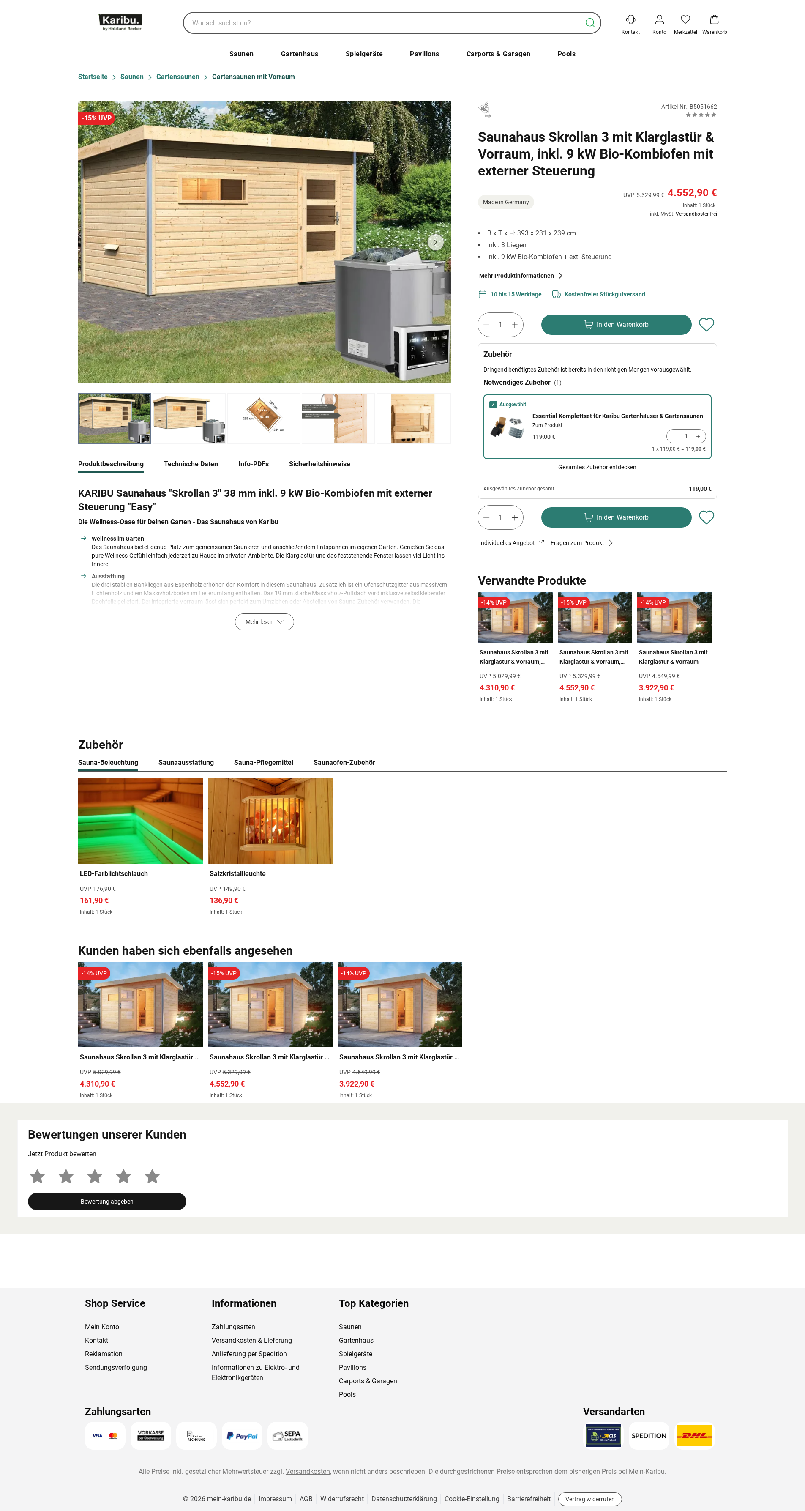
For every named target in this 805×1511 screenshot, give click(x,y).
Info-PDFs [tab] (253, 464)
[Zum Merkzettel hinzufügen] (707, 325)
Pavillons (424, 54)
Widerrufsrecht (342, 1499)
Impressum (275, 1499)
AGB (306, 1499)
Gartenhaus (300, 54)
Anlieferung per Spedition (249, 1354)
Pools (567, 54)
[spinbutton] (500, 325)
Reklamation (104, 1354)
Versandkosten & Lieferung (252, 1340)
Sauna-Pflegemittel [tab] (263, 762)
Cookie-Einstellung (472, 1499)
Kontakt (96, 1340)
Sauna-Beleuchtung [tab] (108, 762)
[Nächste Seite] (435, 242)
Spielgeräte (364, 54)
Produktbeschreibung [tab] (111, 464)
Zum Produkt (547, 425)
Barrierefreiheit (529, 1499)
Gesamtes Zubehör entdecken (597, 467)
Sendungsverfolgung (116, 1367)
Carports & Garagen (499, 54)
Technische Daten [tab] (191, 464)
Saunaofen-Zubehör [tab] (344, 762)
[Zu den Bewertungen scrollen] (701, 114)
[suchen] (590, 23)
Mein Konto (102, 1327)
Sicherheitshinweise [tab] (319, 464)
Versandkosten (308, 1471)
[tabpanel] (264, 557)
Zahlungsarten (233, 1327)
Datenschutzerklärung (404, 1499)
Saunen (241, 54)
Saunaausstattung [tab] (186, 762)
